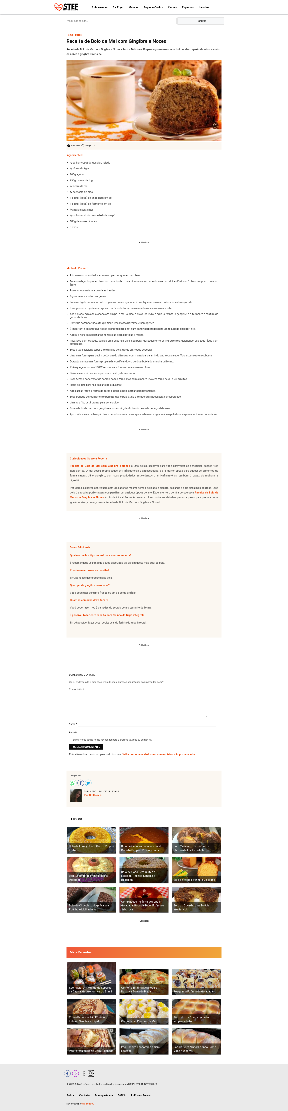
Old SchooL (87, 1103)
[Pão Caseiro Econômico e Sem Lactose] (144, 1041)
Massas (133, 7)
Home (69, 35)
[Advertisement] (144, 251)
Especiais (188, 7)
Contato (84, 1095)
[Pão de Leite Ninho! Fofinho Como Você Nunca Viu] (196, 1041)
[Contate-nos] (91, 1073)
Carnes (172, 7)
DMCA (122, 1095)
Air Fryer (118, 7)
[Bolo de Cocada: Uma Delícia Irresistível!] (196, 900)
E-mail (73, 732)
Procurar (201, 21)
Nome (73, 724)
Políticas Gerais (141, 1095)
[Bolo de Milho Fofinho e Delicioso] (196, 870)
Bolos (78, 35)
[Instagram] (75, 1073)
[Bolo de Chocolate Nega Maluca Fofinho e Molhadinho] (91, 900)
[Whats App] (73, 782)
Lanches (204, 7)
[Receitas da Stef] (66, 7)
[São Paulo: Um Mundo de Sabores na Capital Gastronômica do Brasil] (91, 978)
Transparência (104, 1095)
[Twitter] (88, 782)
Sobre (70, 1095)
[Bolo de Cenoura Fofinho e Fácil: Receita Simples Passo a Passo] (144, 840)
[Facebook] (80, 782)
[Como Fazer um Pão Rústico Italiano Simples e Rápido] (91, 1012)
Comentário (76, 689)
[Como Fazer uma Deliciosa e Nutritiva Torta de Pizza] (144, 982)
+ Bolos (76, 819)
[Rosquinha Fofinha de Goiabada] (196, 982)
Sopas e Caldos (153, 7)
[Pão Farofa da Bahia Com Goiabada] (91, 1041)
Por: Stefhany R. (93, 795)
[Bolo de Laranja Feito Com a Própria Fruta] (91, 840)
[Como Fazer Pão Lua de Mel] (144, 1012)
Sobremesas (100, 7)
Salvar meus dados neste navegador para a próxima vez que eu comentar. (112, 739)
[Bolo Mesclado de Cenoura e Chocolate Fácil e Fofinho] (196, 840)
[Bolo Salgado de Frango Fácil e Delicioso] (91, 870)
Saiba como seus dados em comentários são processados (159, 754)
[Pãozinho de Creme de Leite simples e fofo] (196, 1012)
